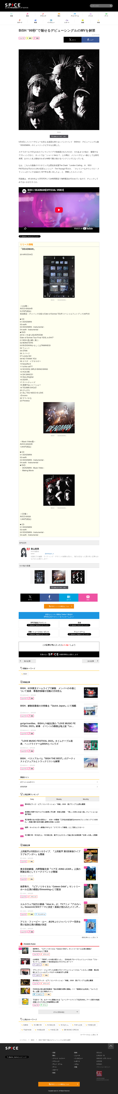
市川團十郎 (38, 1025)
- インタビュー (78, 1058)
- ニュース (77, 1055)
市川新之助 (51, 1025)
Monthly (86, 799)
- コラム (76, 1064)
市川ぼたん (65, 1025)
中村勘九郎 (92, 1025)
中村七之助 (78, 1025)
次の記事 (90, 661)
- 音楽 (53, 1052)
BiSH (25, 674)
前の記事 (27, 661)
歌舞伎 (25, 1025)
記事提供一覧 (100, 1055)
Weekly (59, 799)
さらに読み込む (59, 1012)
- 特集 (75, 1067)
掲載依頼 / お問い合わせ (103, 1058)
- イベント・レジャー (58, 1058)
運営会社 (99, 1052)
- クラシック (55, 1061)
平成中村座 (27, 1030)
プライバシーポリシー (103, 1067)
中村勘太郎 (41, 1030)
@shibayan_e (49, 553)
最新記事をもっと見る (89, 937)
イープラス (23, 1040)
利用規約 (99, 1064)
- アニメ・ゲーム (57, 1064)
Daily (32, 799)
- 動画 (75, 1052)
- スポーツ (55, 1070)
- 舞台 (53, 1055)
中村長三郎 (54, 1030)
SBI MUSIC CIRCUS (71, 1030)
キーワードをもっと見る (88, 1035)
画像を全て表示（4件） (60, 136)
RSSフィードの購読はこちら (60, 606)
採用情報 (99, 1061)
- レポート (77, 1061)
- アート (54, 1067)
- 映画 (53, 1073)
